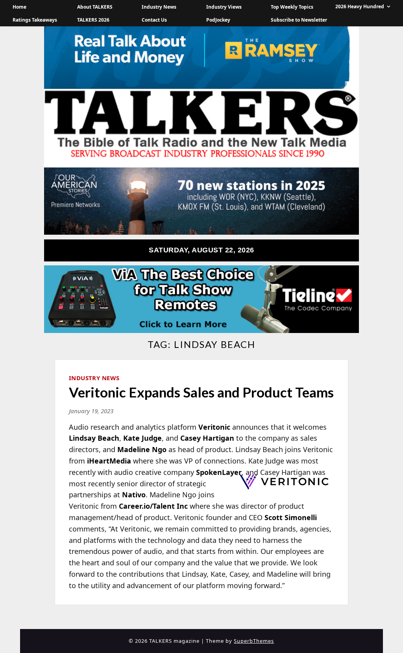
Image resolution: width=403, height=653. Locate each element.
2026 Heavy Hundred (359, 6)
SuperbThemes (254, 640)
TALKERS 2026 (93, 20)
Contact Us (154, 20)
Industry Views (224, 7)
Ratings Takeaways (35, 20)
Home (19, 7)
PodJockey (218, 20)
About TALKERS (95, 7)
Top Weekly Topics (292, 7)
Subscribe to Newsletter (299, 20)
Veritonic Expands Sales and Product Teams (201, 392)
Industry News (159, 7)
